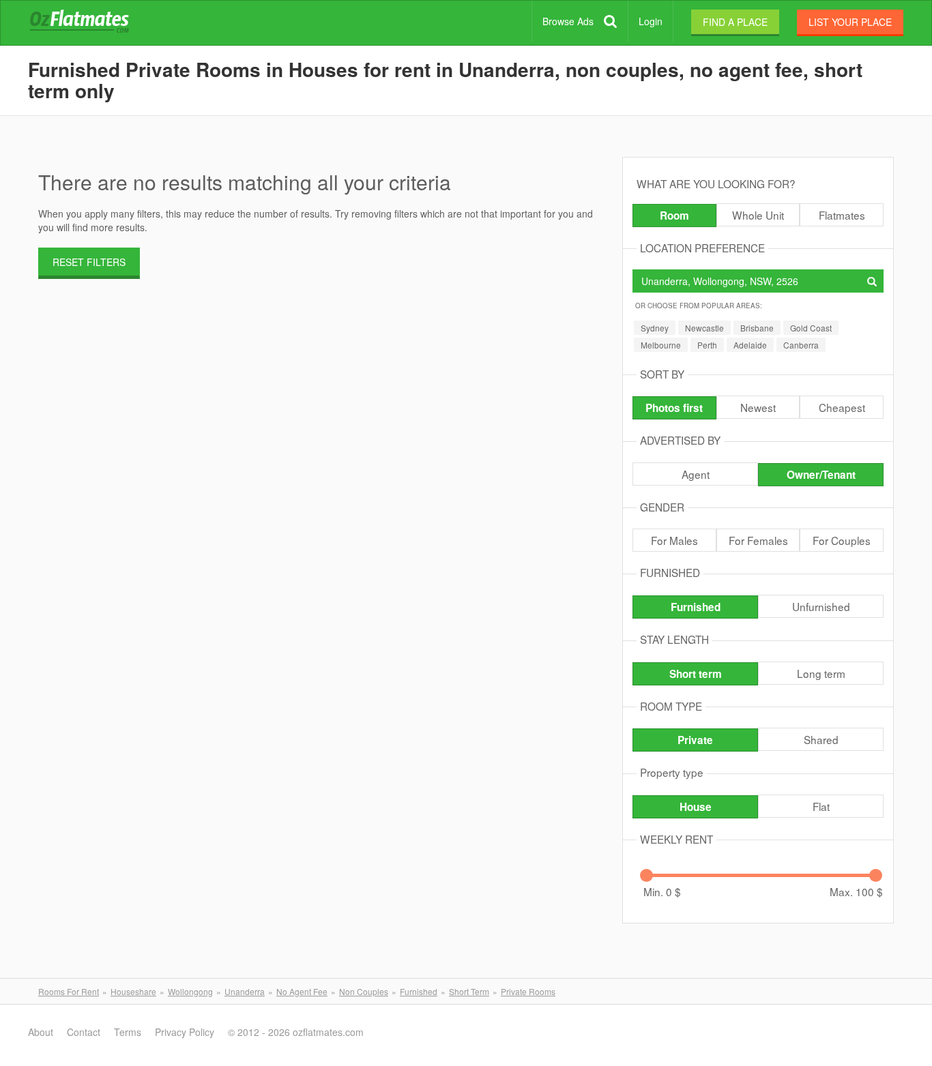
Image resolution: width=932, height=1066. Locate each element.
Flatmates (842, 214)
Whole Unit (758, 214)
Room (674, 215)
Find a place (735, 22)
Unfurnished (821, 606)
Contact (83, 1032)
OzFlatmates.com (95, 23)
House (696, 806)
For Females (758, 540)
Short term (695, 673)
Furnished (695, 607)
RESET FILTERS (89, 262)
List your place (850, 22)
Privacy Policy (184, 1032)
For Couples (842, 540)
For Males (674, 540)
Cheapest (842, 407)
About (40, 1032)
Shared (821, 739)
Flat (821, 806)
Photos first (674, 407)
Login (650, 21)
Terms (127, 1032)
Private (695, 739)
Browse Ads (568, 21)
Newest (758, 407)
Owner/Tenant (821, 474)
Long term (821, 673)
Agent (696, 474)
